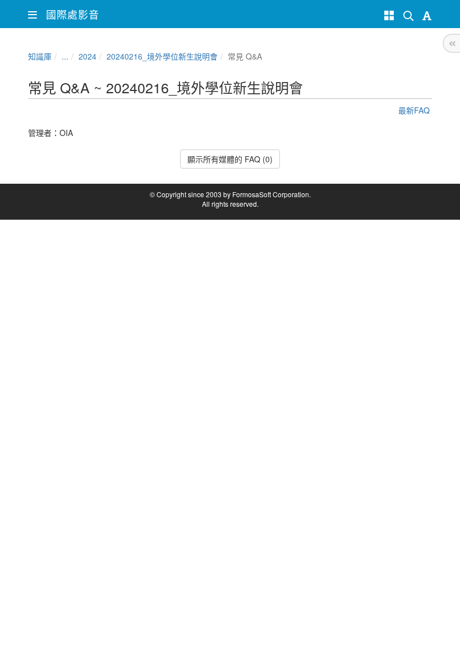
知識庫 (40, 56)
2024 (87, 56)
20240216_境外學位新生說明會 (162, 56)
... (65, 56)
